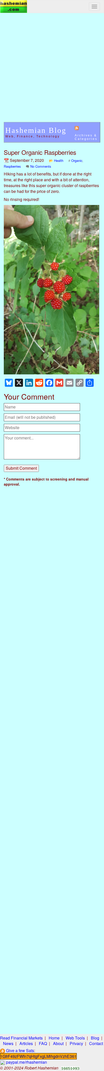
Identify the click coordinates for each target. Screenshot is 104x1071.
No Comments (40, 166)
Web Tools (75, 1038)
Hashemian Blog (35, 130)
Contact (96, 1043)
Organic (76, 160)
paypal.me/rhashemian (26, 1062)
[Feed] (77, 128)
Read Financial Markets (21, 1038)
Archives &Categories (86, 137)
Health (58, 160)
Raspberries (12, 166)
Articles (26, 1043)
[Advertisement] (52, 70)
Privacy (76, 1043)
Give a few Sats (19, 1050)
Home (54, 1038)
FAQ (43, 1043)
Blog (95, 1038)
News (8, 1043)
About (58, 1043)
